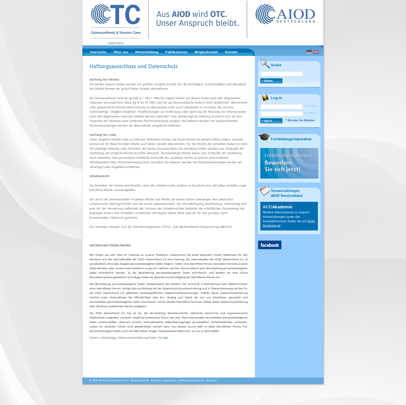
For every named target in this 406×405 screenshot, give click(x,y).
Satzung (211, 380)
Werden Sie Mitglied (301, 120)
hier (165, 338)
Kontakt (231, 52)
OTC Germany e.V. (203, 22)
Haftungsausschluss (191, 380)
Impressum (169, 380)
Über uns (119, 53)
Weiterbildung (145, 53)
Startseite (98, 52)
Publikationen (175, 53)
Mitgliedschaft (205, 53)
